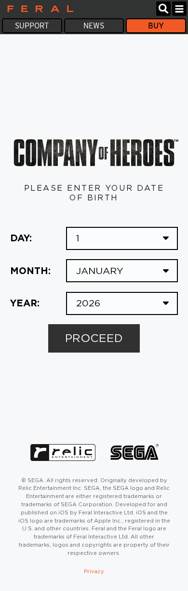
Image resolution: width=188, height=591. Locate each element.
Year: (25, 303)
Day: (21, 238)
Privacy (94, 571)
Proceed (94, 338)
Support (32, 25)
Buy (156, 25)
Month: (30, 270)
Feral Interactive (37, 8)
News (93, 25)
